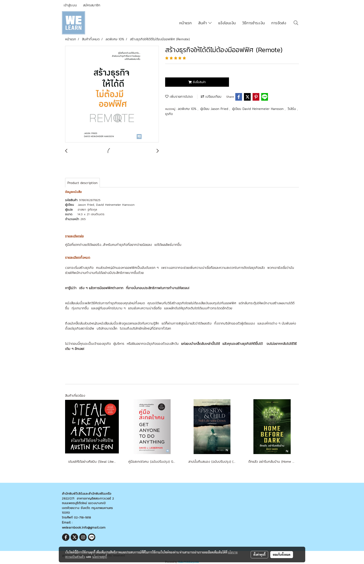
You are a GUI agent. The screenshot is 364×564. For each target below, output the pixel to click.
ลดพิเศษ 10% (188, 108)
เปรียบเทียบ (212, 96)
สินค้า (203, 23)
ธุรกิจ (169, 113)
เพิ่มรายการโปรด (181, 96)
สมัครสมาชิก (91, 5)
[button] (296, 23)
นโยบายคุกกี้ (99, 557)
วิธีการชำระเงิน (253, 23)
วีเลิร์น (292, 108)
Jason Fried (86, 204)
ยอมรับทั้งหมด (281, 554)
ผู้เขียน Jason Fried (214, 108)
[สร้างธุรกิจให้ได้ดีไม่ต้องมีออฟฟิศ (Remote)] (112, 94)
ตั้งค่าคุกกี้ (259, 554)
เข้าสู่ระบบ (70, 5)
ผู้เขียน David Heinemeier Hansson (258, 108)
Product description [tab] (82, 182)
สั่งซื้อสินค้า (199, 82)
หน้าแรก (185, 23)
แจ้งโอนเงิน (227, 23)
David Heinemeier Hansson (115, 204)
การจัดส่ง (278, 23)
